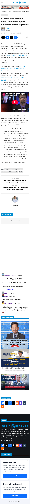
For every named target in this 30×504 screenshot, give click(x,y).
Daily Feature (8, 169)
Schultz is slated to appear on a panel (17, 55)
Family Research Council (8, 171)
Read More (9, 440)
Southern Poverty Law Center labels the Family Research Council (14, 68)
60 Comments (14, 33)
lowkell (8, 28)
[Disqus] (15, 249)
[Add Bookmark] (27, 37)
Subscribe (15, 476)
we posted (10, 44)
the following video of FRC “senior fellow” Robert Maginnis (13, 78)
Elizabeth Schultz (18, 169)
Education (4, 15)
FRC (17, 171)
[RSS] (2, 406)
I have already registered (15, 501)
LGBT (20, 171)
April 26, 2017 (9, 30)
